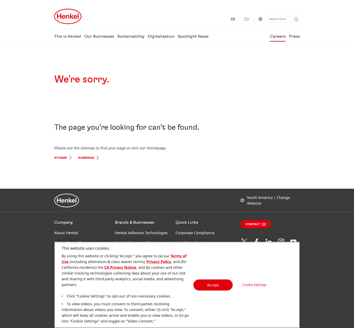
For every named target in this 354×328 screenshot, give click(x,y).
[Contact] (233, 19)
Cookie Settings (254, 285)
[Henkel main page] (68, 16)
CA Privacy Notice (120, 267)
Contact (252, 224)
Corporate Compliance (195, 232)
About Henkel (66, 232)
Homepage (86, 158)
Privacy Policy (158, 261)
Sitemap (60, 158)
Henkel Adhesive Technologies (141, 232)
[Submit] (296, 19)
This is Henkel (67, 36)
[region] (177, 285)
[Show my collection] (247, 19)
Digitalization (161, 36)
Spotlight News (193, 36)
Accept (213, 285)
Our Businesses (99, 36)
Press (294, 36)
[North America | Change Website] (260, 19)
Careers (278, 36)
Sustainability (130, 36)
